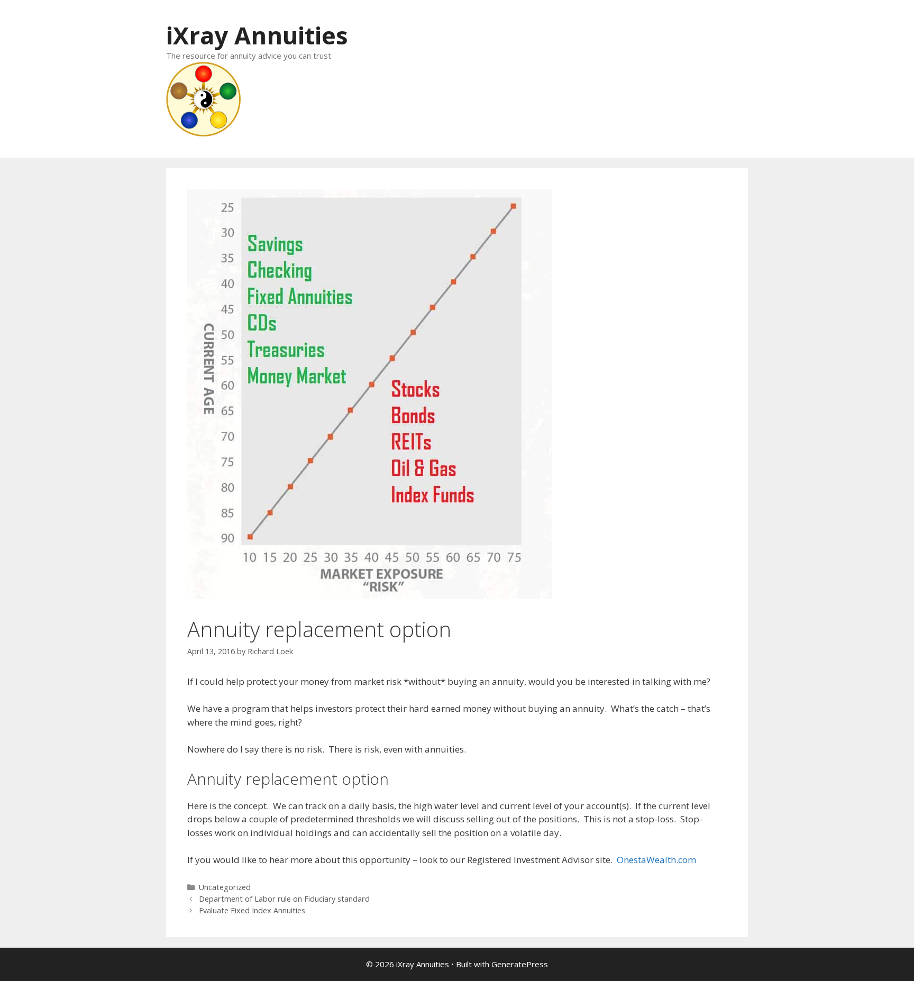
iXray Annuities (257, 35)
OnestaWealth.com (656, 860)
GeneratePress (519, 964)
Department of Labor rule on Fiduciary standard (284, 899)
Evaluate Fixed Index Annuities (252, 910)
